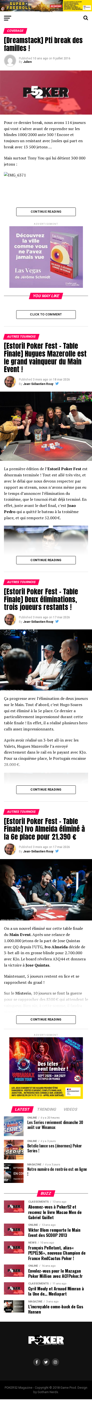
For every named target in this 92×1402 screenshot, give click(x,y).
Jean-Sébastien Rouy (38, 384)
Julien (27, 62)
